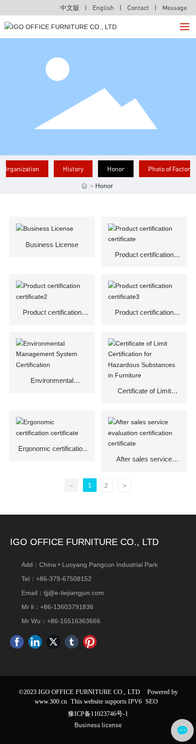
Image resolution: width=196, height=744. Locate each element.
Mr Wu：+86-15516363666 (60, 621)
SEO (151, 701)
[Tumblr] (71, 642)
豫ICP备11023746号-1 (98, 713)
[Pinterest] (90, 642)
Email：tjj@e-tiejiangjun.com (62, 592)
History (73, 169)
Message (174, 7)
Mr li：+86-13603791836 (57, 606)
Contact (138, 7)
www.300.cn (51, 701)
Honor (115, 169)
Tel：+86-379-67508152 (56, 578)
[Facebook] (17, 642)
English (103, 7)
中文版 (69, 7)
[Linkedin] (35, 642)
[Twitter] (53, 642)
